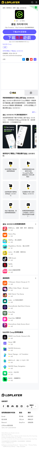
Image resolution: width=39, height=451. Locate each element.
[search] (32, 2)
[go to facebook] (3, 406)
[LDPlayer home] (11, 2)
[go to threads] (21, 406)
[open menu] (36, 2)
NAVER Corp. (7, 44)
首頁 (4, 8)
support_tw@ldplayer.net (8, 442)
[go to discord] (12, 406)
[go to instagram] (17, 406)
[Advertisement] (19, 76)
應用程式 (9, 8)
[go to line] (8, 406)
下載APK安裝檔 (19, 31)
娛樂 (14, 8)
